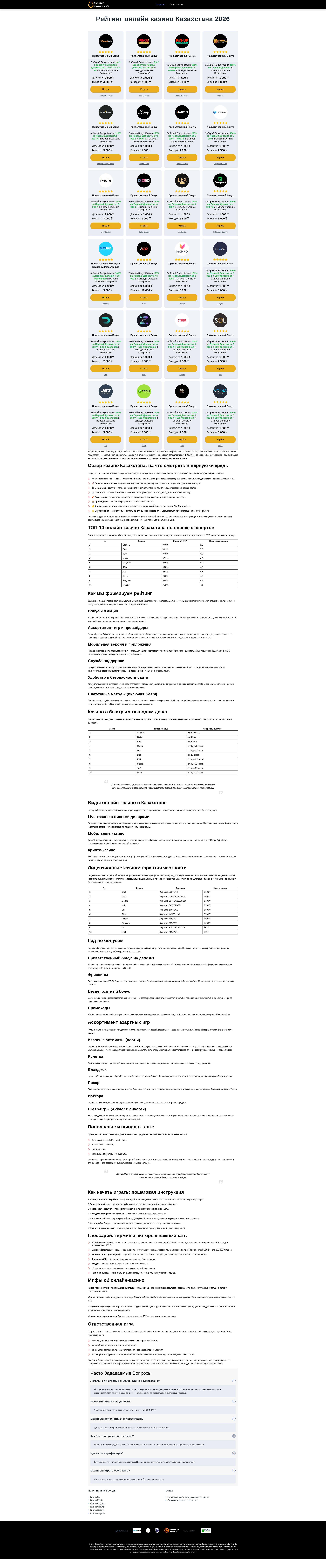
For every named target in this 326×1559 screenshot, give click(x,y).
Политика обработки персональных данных (188, 1497)
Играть (105, 89)
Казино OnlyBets (98, 1503)
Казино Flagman (97, 1513)
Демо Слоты (176, 4)
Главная (160, 4)
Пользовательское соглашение (182, 1500)
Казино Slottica (97, 1510)
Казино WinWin (97, 1507)
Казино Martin (96, 1500)
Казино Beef (95, 1497)
